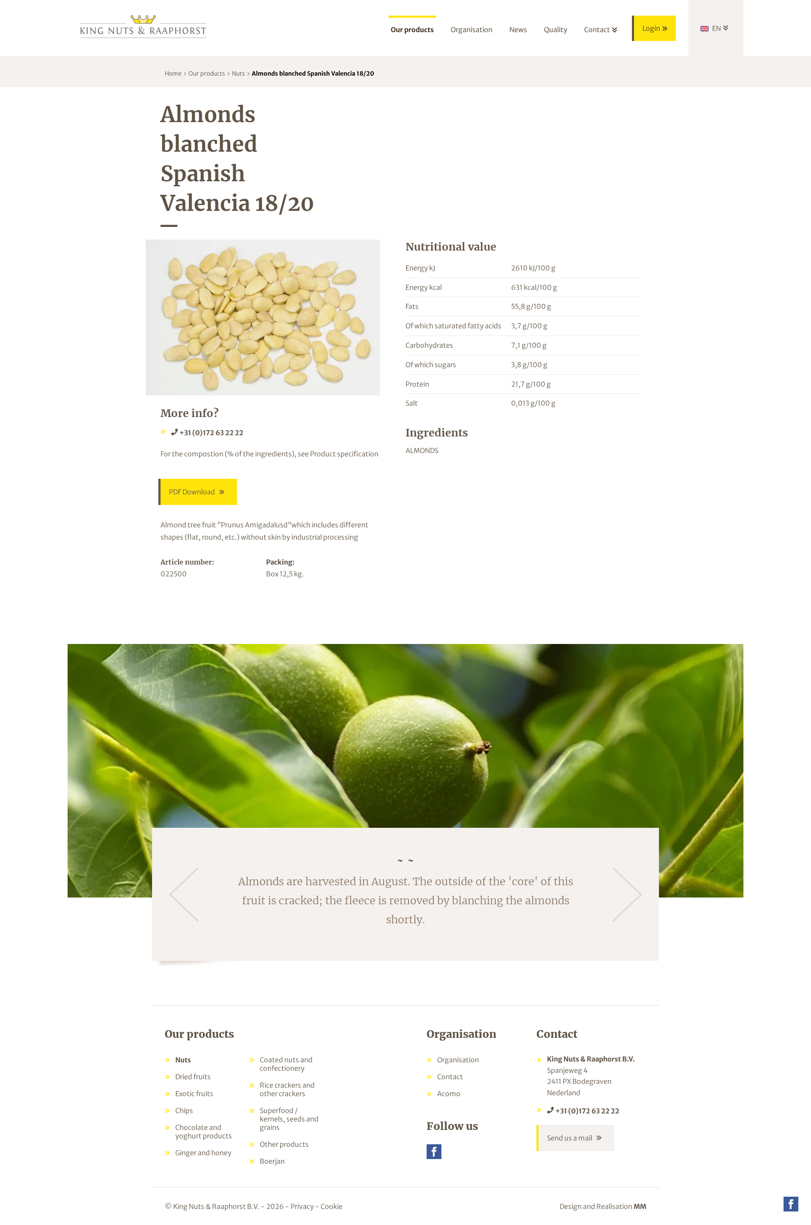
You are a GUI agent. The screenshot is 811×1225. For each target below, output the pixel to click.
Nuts (238, 73)
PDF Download (192, 492)
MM (640, 1206)
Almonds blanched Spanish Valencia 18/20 (313, 73)
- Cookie (329, 1206)
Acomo (448, 1093)
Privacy (302, 1206)
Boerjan (272, 1161)
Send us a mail (569, 1138)
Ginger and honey (203, 1153)
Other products (284, 1144)
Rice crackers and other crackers (287, 1089)
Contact (450, 1076)
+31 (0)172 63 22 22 (211, 432)
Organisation (458, 1060)
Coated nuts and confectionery (286, 1064)
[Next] (627, 894)
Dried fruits (193, 1076)
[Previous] (184, 894)
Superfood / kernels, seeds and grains (289, 1119)
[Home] (143, 26)
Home (173, 73)
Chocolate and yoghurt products (203, 1131)
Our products (206, 73)
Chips (184, 1110)
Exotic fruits (194, 1093)
